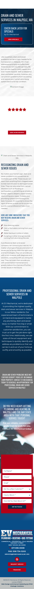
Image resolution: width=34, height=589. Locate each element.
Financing (17, 570)
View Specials (13, 39)
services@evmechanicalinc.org (17, 554)
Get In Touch (17, 507)
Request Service (17, 564)
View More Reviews (17, 132)
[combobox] (17, 489)
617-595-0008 (18, 548)
